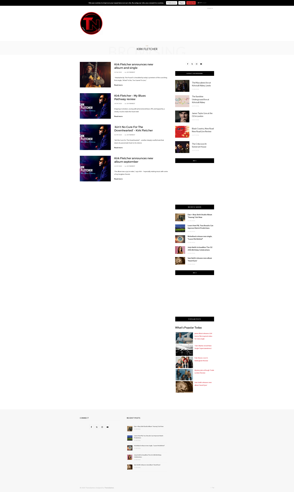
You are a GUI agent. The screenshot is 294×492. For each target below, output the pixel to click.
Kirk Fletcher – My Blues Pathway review (130, 97)
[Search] (205, 8)
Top (213, 487)
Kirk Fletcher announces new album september (133, 160)
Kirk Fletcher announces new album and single (133, 66)
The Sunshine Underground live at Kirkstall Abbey (200, 99)
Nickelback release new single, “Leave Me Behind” (149, 445)
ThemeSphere (109, 488)
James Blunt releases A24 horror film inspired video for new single (203, 336)
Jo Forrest (131, 72)
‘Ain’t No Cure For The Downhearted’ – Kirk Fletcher (133, 128)
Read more (118, 85)
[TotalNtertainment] (91, 23)
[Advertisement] (172, 17)
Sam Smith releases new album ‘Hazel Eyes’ (147, 465)
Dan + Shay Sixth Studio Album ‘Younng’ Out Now (148, 426)
